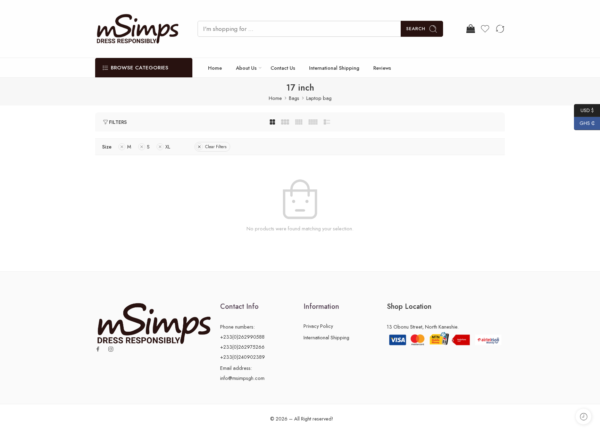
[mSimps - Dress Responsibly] (137, 29)
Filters (118, 122)
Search (415, 28)
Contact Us (282, 67)
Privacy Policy (318, 326)
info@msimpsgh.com (242, 378)
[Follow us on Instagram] (111, 349)
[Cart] (470, 29)
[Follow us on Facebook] (98, 349)
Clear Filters (215, 147)
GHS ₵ (584, 123)
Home (215, 67)
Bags (294, 98)
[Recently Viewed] (583, 416)
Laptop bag (319, 98)
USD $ (584, 110)
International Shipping (334, 67)
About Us (246, 67)
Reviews (382, 67)
